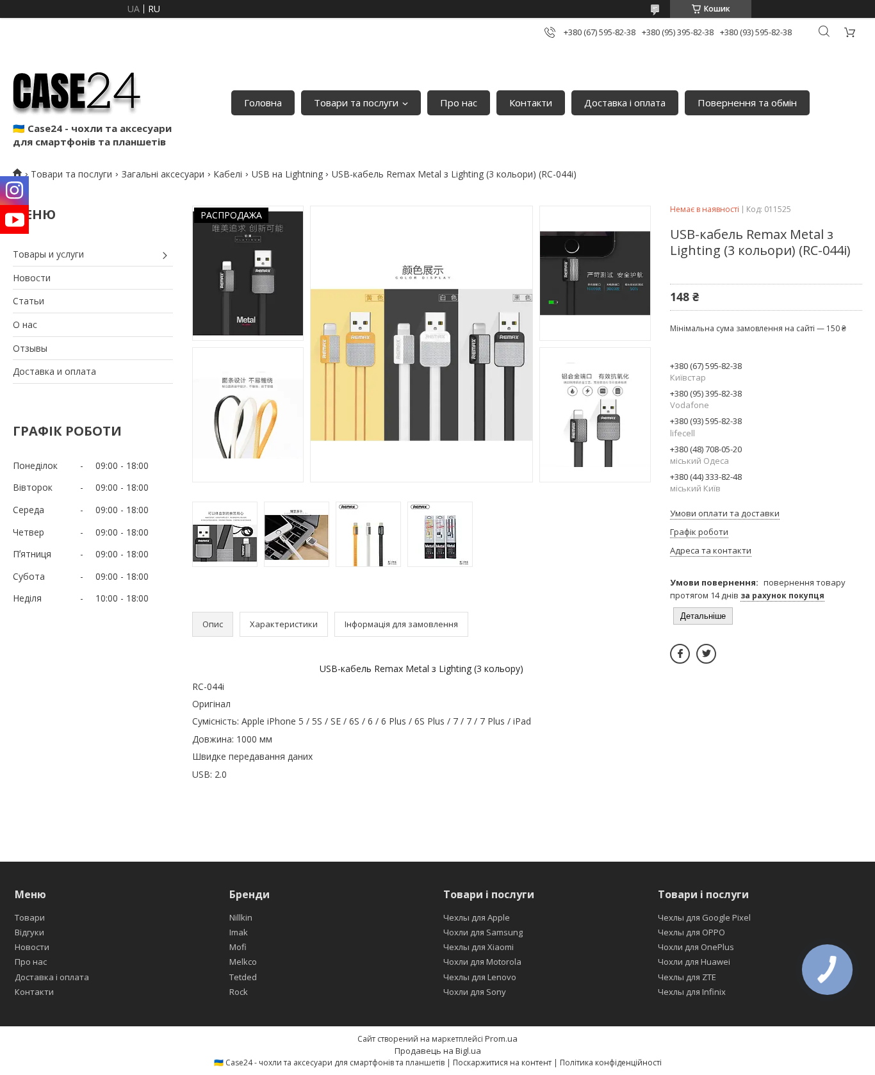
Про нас (458, 102)
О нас (25, 324)
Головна (263, 102)
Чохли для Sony (474, 991)
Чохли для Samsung (483, 932)
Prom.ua (501, 1038)
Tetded (243, 977)
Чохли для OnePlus (696, 947)
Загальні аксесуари (163, 174)
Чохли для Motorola (482, 961)
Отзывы (30, 348)
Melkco (243, 961)
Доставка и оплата (54, 371)
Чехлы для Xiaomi (478, 947)
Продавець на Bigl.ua (438, 1050)
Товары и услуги (48, 254)
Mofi (238, 947)
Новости (32, 278)
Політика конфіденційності (611, 1062)
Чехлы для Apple (476, 917)
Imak (238, 932)
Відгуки (29, 932)
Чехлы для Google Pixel (704, 917)
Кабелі (227, 174)
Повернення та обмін (747, 102)
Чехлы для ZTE (687, 977)
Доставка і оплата (625, 102)
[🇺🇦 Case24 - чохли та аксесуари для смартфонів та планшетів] (77, 90)
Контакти (530, 102)
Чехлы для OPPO (691, 932)
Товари (30, 917)
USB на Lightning (287, 174)
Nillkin (240, 917)
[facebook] (680, 654)
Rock (238, 991)
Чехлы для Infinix (692, 991)
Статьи (28, 301)
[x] (706, 654)
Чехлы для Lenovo (479, 977)
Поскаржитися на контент (502, 1062)
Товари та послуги (356, 102)
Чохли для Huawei (694, 961)
